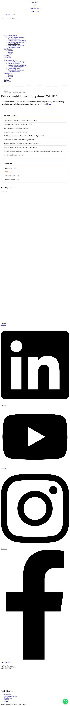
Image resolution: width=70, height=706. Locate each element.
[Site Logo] (8, 32)
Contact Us (7, 57)
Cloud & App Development (16, 42)
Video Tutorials (12, 180)
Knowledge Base (12, 176)
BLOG (35, 5)
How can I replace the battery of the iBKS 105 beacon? (21, 143)
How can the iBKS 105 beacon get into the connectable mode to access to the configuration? (34, 151)
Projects (6, 55)
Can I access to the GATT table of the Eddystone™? (20, 120)
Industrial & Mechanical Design (17, 40)
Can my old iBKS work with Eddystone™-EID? (18, 124)
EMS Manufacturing (14, 47)
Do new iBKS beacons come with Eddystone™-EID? (20, 140)
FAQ (8, 172)
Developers (10, 168)
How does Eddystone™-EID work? (14, 155)
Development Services (10, 35)
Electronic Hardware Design (16, 37)
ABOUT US (35, 11)
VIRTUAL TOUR (35, 8)
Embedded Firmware (14, 39)
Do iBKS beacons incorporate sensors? (16, 132)
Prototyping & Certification (16, 45)
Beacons (10, 50)
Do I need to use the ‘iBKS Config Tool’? (16, 128)
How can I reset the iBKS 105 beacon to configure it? (20, 147)
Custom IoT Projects (14, 44)
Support (6, 701)
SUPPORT (35, 2)
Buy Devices (8, 49)
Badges (10, 54)
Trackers (10, 52)
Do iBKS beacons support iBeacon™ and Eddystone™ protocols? (24, 136)
